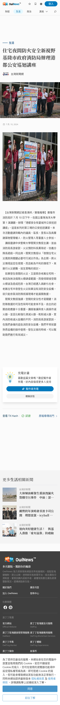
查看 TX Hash (10, 416)
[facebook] (5, 607)
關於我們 (7, 587)
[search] (55, 11)
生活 (18, 11)
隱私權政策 (38, 678)
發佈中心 (34, 593)
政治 (29, 11)
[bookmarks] (35, 4)
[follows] (29, 4)
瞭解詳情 (30, 396)
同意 (30, 689)
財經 (7, 11)
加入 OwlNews (10, 593)
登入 (51, 4)
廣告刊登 (34, 587)
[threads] (10, 607)
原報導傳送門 (47, 416)
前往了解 (30, 698)
